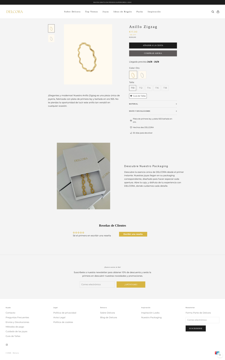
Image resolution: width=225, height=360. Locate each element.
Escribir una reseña (133, 234)
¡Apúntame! (131, 284)
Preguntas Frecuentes (17, 317)
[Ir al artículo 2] (51, 38)
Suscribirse (195, 328)
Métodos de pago (15, 326)
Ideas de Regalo (123, 11)
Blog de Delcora (108, 317)
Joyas (106, 11)
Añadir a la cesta (153, 45)
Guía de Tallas (13, 336)
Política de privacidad (64, 312)
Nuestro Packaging (151, 317)
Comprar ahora (153, 53)
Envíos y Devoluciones (17, 322)
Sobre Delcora (72, 11)
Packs (140, 11)
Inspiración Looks (150, 312)
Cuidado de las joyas (16, 331)
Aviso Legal (59, 317)
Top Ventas (91, 11)
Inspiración (154, 11)
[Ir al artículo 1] (51, 28)
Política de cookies (63, 322)
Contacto (10, 312)
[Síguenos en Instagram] (7, 345)
